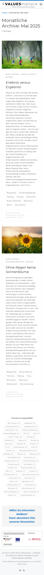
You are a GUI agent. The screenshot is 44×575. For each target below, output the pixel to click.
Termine (33, 471)
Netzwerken (30, 457)
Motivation (35, 454)
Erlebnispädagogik (11, 433)
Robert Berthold (14, 212)
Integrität (21, 443)
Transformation (10, 474)
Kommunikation (20, 447)
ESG (26, 433)
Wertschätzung (28, 488)
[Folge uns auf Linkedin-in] (20, 570)
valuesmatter (15, 478)
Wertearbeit (27, 481)
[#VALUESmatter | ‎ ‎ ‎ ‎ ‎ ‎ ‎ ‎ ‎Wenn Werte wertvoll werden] (18, 3)
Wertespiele (30, 485)
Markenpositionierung (28, 450)
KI (8, 447)
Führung (30, 437)
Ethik (36, 433)
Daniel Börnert (13, 392)
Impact (9, 443)
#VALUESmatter (23, 553)
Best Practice (14, 423)
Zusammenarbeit (28, 495)
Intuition (34, 443)
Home (4, 13)
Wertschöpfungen (11, 491)
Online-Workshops (31, 461)
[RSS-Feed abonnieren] (24, 570)
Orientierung (14, 464)
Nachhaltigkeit (14, 457)
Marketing (8, 454)
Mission (22, 454)
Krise (34, 447)
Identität (35, 440)
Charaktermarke (13, 426)
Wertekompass (14, 485)
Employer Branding (30, 430)
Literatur (10, 450)
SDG (9, 471)
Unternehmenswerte (30, 474)
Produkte (12, 467)
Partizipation (29, 464)
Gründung (9, 440)
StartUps (20, 471)
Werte (13, 481)
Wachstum (30, 478)
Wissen (12, 495)
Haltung (22, 440)
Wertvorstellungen (31, 491)
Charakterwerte (31, 426)
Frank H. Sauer (15, 437)
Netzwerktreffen (12, 461)
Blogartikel (29, 423)
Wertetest (13, 488)
